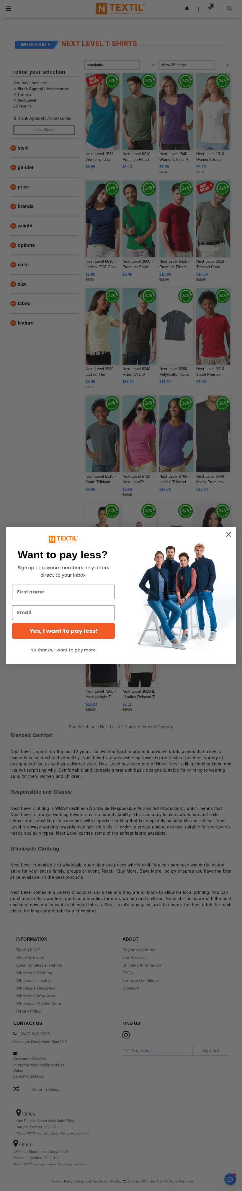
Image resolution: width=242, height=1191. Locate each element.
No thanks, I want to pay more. (63, 650)
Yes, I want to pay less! (64, 631)
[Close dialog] (228, 534)
